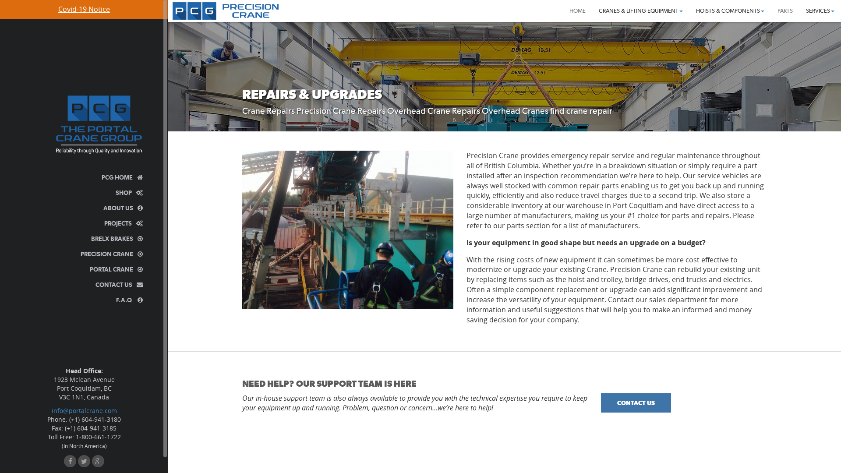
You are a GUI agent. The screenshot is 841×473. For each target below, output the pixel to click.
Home (577, 10)
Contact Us (113, 284)
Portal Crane (111, 269)
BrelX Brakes (112, 238)
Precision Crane (107, 254)
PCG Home (117, 177)
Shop (124, 192)
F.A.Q (124, 300)
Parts (785, 10)
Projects (118, 223)
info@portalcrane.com (84, 410)
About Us (118, 208)
